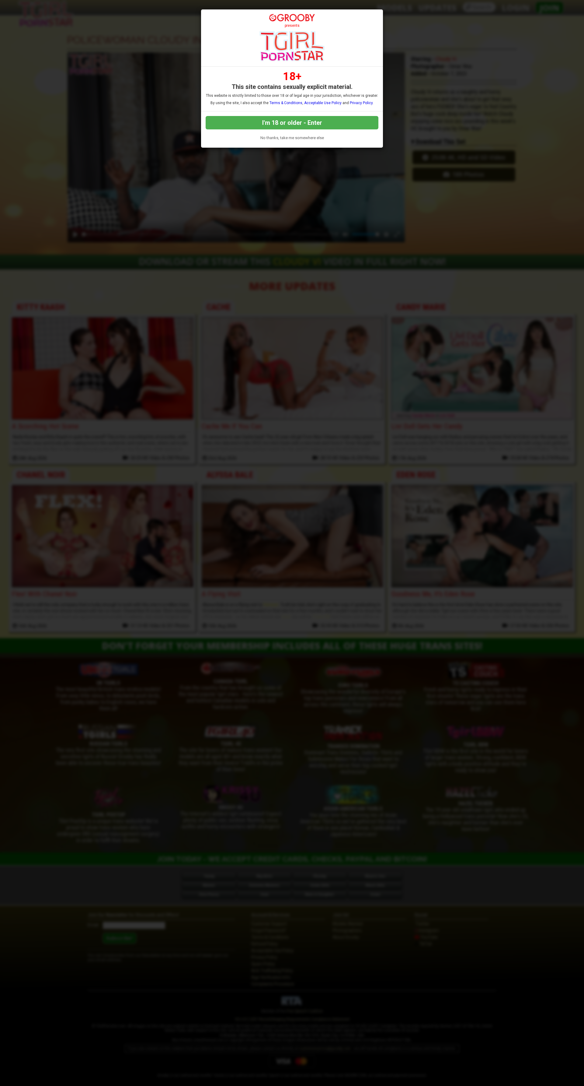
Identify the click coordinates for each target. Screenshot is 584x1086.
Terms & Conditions (285, 103)
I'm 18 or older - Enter (292, 122)
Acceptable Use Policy (323, 103)
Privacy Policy (361, 103)
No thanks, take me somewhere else (292, 137)
